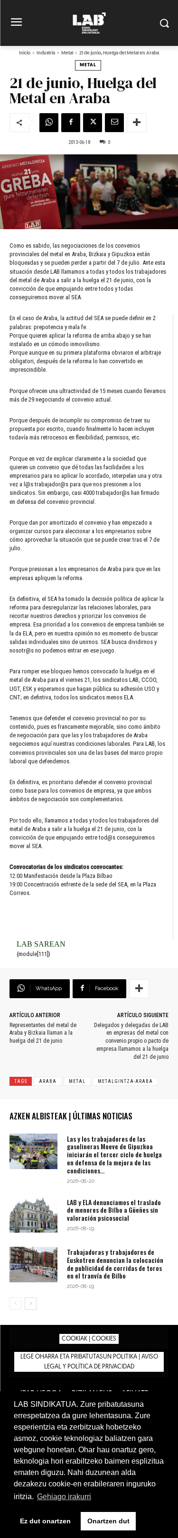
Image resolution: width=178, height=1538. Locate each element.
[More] (137, 122)
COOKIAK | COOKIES (89, 1339)
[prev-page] (15, 1303)
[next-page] (31, 1303)
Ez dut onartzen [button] (45, 1521)
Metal (67, 53)
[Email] (114, 122)
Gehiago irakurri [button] (64, 1497)
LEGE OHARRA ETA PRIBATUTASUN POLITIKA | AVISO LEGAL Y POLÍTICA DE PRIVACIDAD (89, 1362)
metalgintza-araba (125, 1081)
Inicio (24, 53)
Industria (46, 53)
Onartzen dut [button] (108, 1521)
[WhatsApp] (48, 122)
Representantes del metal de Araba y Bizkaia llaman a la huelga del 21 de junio (42, 1033)
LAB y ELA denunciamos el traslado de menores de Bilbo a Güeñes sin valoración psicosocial (114, 1210)
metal (77, 1081)
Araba (47, 1081)
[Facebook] (70, 122)
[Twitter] (92, 122)
